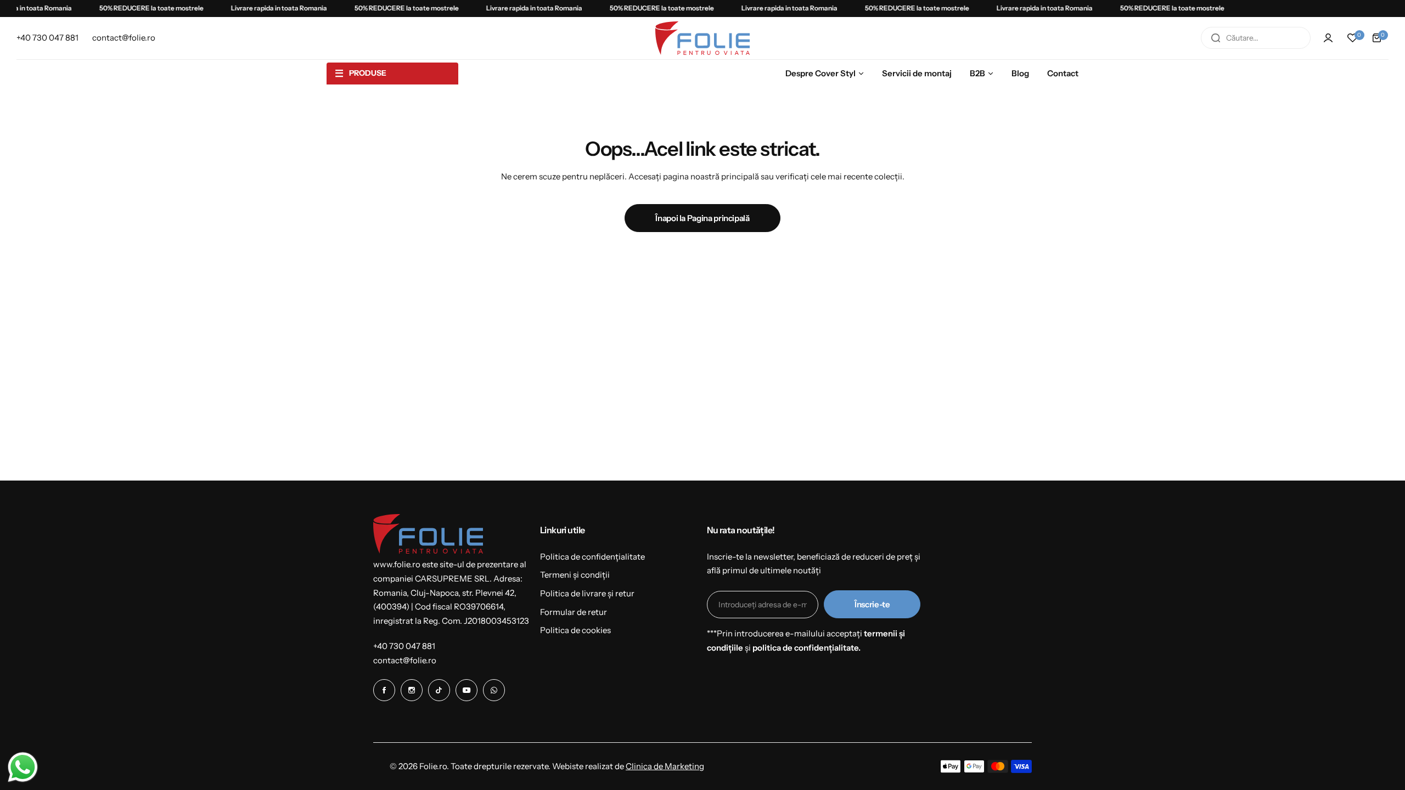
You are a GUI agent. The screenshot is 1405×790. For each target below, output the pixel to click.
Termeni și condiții (575, 574)
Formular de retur (573, 612)
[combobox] (1256, 38)
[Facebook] (384, 690)
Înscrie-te (872, 604)
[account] (1328, 38)
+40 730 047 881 (404, 646)
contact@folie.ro (404, 660)
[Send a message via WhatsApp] (22, 767)
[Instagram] (412, 690)
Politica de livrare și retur (587, 593)
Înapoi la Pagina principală (702, 218)
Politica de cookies (575, 630)
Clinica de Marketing (665, 766)
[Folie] (702, 38)
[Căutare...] (1216, 38)
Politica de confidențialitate (592, 556)
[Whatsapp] (494, 690)
